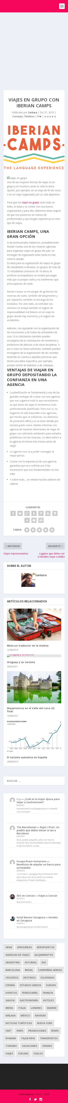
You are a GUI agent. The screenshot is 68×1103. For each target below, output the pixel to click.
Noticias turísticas (19, 1023)
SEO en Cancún (26, 895)
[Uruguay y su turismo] (34, 655)
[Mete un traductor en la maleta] (34, 625)
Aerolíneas (24, 947)
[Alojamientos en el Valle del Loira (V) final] (34, 687)
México (25, 1015)
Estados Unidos (30, 985)
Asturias (30, 962)
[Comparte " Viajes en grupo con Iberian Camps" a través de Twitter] (20, 513)
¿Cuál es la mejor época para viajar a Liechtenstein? (38, 800)
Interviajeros (26, 1094)
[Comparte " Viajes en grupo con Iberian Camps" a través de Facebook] (13, 513)
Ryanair (11, 1038)
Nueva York (44, 1023)
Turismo (11, 1045)
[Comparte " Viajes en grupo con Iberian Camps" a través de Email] (34, 520)
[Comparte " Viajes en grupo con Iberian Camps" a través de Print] (40, 520)
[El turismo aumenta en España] (34, 736)
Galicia (10, 1000)
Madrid (51, 1008)
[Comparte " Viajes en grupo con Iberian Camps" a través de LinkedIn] (47, 513)
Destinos (29, 116)
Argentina (13, 962)
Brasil (29, 970)
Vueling (23, 1053)
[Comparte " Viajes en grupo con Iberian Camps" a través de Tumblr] (34, 513)
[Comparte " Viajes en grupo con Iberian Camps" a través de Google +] (27, 513)
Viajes (9, 1053)
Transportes (49, 1038)
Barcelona (13, 970)
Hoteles (48, 1000)
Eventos (11, 992)
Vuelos (38, 1053)
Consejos (17, 116)
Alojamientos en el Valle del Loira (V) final (31, 710)
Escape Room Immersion (32, 861)
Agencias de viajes (17, 954)
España (10, 985)
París (20, 1030)
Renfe (55, 1030)
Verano (47, 1045)
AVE (43, 962)
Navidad (40, 1015)
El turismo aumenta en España (27, 757)
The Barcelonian (26, 827)
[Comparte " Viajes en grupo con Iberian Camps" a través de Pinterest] (40, 513)
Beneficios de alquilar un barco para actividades (39, 866)
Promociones (37, 1030)
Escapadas (47, 977)
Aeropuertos (45, 947)
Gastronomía (29, 1000)
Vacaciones (29, 1045)
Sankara (32, 112)
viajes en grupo (30, 202)
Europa (51, 985)
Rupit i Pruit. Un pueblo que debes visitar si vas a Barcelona (38, 830)
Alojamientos (44, 954)
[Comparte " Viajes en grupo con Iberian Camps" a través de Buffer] (54, 513)
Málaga (11, 1015)
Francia (48, 992)
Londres (36, 1008)
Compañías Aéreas (50, 970)
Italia (22, 1008)
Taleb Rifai (28, 1038)
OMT (9, 1030)
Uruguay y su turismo (21, 662)
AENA (9, 947)
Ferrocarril (30, 992)
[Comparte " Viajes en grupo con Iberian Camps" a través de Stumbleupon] (27, 520)
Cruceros (12, 977)
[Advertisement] (34, 47)
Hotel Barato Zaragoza (31, 917)
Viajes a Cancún (47, 895)
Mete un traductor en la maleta (28, 645)
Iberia (9, 1008)
